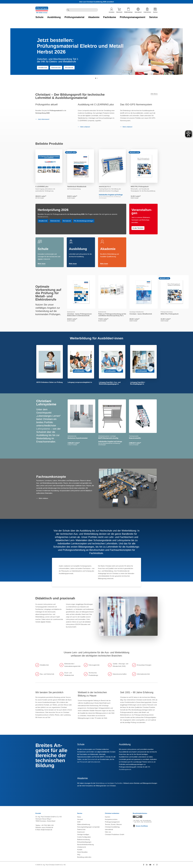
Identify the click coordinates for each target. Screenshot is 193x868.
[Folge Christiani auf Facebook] (143, 865)
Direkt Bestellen (82, 852)
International (138, 12)
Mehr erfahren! (85, 127)
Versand (80, 819)
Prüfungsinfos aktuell (46, 104)
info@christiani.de (46, 829)
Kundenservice (43, 217)
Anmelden (111, 12)
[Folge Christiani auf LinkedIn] (146, 865)
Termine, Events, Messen (113, 824)
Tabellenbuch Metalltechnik (76, 186)
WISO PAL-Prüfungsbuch (140, 186)
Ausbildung (54, 17)
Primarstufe (83, 762)
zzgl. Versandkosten (145, 820)
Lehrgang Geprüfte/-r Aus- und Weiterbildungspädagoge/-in (110, 383)
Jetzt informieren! (43, 119)
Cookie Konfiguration (84, 837)
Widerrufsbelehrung (83, 824)
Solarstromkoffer (135, 438)
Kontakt (79, 849)
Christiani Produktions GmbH (114, 834)
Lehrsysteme (43, 428)
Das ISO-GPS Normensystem (136, 104)
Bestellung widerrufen (84, 857)
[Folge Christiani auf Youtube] (150, 865)
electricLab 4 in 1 (105, 186)
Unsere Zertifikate (141, 826)
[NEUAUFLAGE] (80, 166)
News (79, 817)
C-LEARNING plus (41, 186)
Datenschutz (81, 829)
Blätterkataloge (128, 12)
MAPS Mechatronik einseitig (108, 438)
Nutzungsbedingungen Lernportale (88, 827)
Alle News (154, 94)
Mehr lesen (41, 263)
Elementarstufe (93, 759)
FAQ (78, 854)
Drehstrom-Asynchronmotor (78, 438)
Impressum (81, 832)
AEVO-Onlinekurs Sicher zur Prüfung (49, 382)
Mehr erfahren (43, 498)
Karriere (155, 12)
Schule (39, 17)
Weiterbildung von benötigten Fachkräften (109, 783)
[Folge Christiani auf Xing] (153, 865)
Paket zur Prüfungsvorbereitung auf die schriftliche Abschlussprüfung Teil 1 (112, 314)
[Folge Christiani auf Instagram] (157, 865)
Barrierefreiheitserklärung (85, 844)
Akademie (93, 17)
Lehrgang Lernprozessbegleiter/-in (80, 382)
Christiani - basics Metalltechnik (140, 314)
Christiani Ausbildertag (112, 827)
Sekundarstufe (95, 762)
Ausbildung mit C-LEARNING (96, 104)
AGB (78, 822)
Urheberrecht (81, 847)
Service (153, 17)
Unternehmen (147, 12)
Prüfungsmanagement (132, 17)
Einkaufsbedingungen (84, 842)
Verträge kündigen (83, 834)
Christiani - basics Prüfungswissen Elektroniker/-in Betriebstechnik (79, 314)
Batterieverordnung (83, 839)
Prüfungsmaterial (74, 17)
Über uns (108, 832)
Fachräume (109, 17)
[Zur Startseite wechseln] (41, 8)
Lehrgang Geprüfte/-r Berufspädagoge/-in (137, 383)
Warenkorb (119, 12)
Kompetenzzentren (111, 819)
